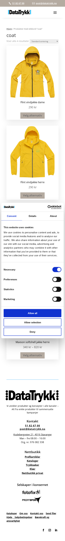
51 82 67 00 (32, 425)
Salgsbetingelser (23, 517)
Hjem (9, 28)
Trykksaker (32, 464)
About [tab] (53, 216)
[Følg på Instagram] (49, 530)
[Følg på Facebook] (43, 530)
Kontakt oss (36, 513)
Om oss (23, 513)
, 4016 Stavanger (32, 434)
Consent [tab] (11, 216)
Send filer (51, 513)
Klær (32, 468)
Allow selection (32, 322)
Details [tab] (32, 216)
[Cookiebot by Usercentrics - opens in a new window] (47, 207)
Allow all (32, 313)
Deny (32, 331)
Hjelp (10, 517)
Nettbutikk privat (32, 473)
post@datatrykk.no (32, 428)
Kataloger (32, 460)
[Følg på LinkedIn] (56, 530)
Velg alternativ (32, 115)
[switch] (56, 279)
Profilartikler (32, 456)
